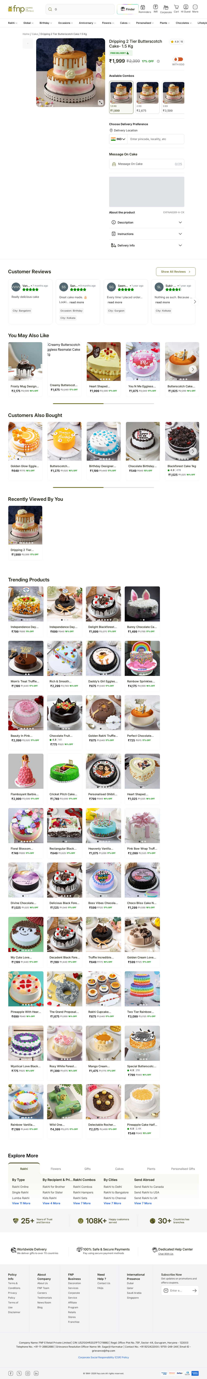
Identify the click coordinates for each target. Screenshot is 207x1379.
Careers (42, 1310)
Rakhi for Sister (53, 1210)
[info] (158, 61)
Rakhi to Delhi (113, 1204)
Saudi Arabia (134, 1310)
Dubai (130, 1301)
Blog (39, 1325)
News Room (44, 1320)
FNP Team (43, 1306)
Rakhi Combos (82, 1204)
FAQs (100, 1306)
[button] (12, 23)
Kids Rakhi (49, 1216)
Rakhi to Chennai (115, 1216)
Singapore (133, 1315)
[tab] (24, 1186)
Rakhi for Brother (54, 1204)
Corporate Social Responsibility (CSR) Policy (103, 1375)
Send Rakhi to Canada (149, 1204)
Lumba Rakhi (20, 1216)
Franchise (73, 1340)
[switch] (178, 59)
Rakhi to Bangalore (116, 1210)
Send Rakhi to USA (146, 1210)
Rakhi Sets (80, 1216)
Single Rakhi (20, 1210)
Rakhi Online (20, 1204)
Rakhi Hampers (83, 1210)
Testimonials (44, 1315)
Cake (36, 34)
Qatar (130, 1306)
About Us (42, 1301)
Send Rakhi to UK (145, 1216)
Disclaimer (14, 1330)
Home (27, 34)
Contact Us (103, 1301)
